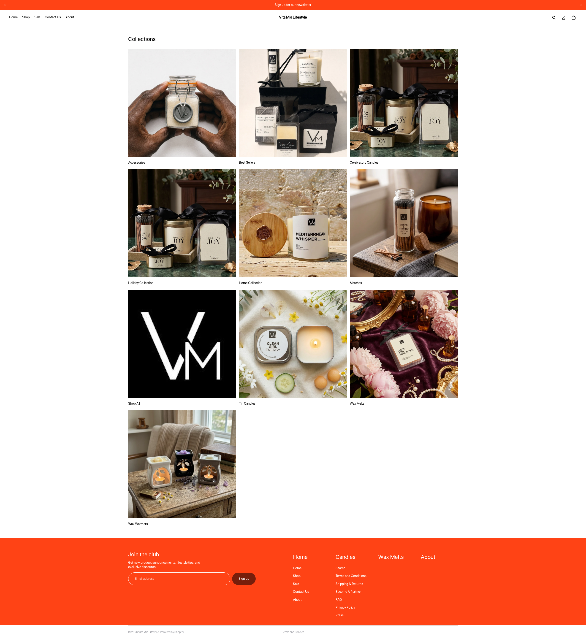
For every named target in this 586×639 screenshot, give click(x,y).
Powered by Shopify (172, 632)
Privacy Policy (345, 607)
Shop (297, 576)
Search (340, 568)
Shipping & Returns (349, 584)
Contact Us (301, 592)
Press (340, 615)
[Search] (554, 18)
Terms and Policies (293, 632)
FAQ (339, 599)
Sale (296, 584)
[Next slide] (581, 5)
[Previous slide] (5, 5)
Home (297, 568)
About (297, 599)
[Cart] (574, 18)
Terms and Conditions (351, 576)
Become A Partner (348, 592)
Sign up (244, 578)
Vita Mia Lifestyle (148, 632)
